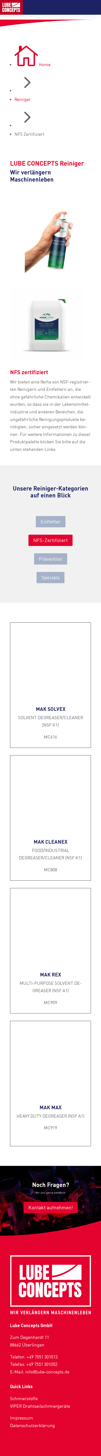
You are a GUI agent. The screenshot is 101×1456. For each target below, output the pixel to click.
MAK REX (50, 974)
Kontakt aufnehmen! (50, 1207)
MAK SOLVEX (50, 709)
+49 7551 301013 (42, 1356)
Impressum (21, 1417)
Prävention (50, 559)
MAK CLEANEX (50, 842)
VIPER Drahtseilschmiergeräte (40, 1406)
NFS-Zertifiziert (50, 540)
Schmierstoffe (24, 1398)
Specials (50, 577)
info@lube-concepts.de (47, 1371)
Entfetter (51, 521)
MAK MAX (50, 1107)
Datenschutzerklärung (32, 1425)
